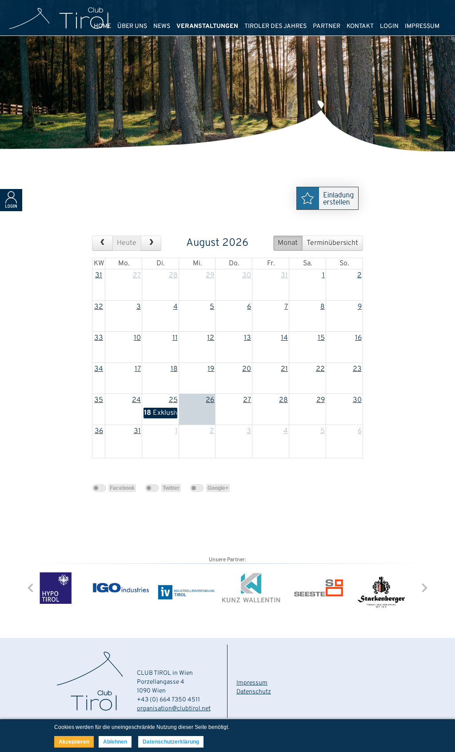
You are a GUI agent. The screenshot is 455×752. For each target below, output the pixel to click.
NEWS (161, 26)
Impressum (251, 683)
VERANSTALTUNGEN (207, 26)
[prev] (102, 243)
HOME (102, 26)
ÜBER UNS (132, 26)
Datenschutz (253, 692)
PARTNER (326, 26)
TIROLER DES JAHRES (275, 26)
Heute (126, 243)
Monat (288, 243)
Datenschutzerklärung (171, 742)
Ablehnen (115, 742)
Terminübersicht (332, 243)
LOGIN (389, 26)
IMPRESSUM (422, 26)
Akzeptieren (74, 742)
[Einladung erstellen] (329, 212)
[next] (151, 243)
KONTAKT (360, 26)
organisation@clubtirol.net (174, 709)
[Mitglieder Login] (11, 209)
